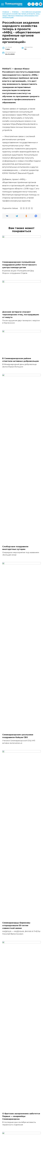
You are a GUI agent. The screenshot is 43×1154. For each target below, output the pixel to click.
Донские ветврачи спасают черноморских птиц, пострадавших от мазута (20, 314)
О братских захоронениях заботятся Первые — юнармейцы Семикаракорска (21, 1116)
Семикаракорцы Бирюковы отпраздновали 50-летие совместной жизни (16, 925)
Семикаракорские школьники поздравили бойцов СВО (17, 736)
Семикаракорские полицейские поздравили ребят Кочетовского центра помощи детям (19, 265)
